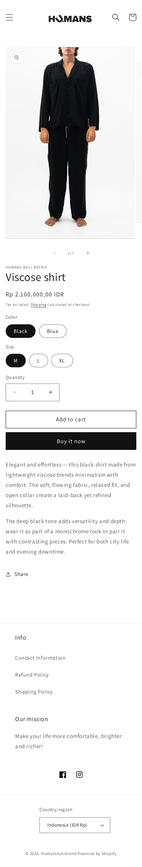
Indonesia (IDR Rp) (67, 825)
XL (62, 360)
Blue (53, 331)
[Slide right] (88, 253)
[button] (9, 17)
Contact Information (40, 657)
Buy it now (71, 441)
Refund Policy (32, 674)
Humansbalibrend (59, 853)
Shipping (39, 304)
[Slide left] (54, 253)
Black (21, 331)
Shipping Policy (34, 691)
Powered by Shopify (97, 853)
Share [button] (21, 574)
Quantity (15, 377)
